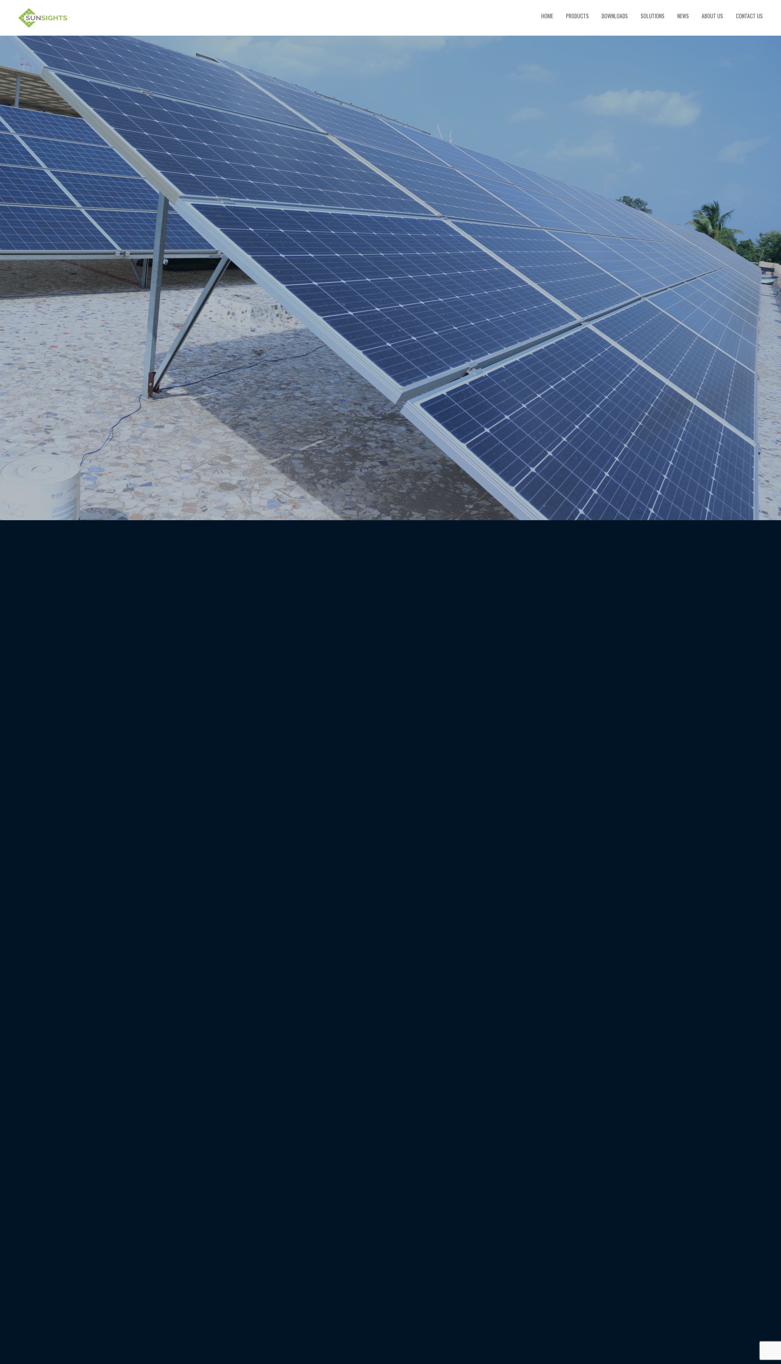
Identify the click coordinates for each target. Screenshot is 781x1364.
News (683, 16)
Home (547, 16)
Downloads (615, 16)
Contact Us (749, 16)
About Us (712, 16)
